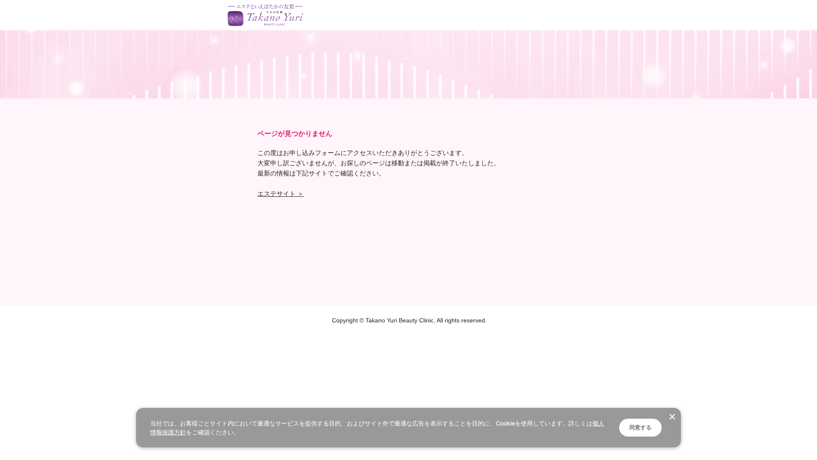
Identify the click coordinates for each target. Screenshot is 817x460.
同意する (640, 427)
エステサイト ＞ (280, 193)
